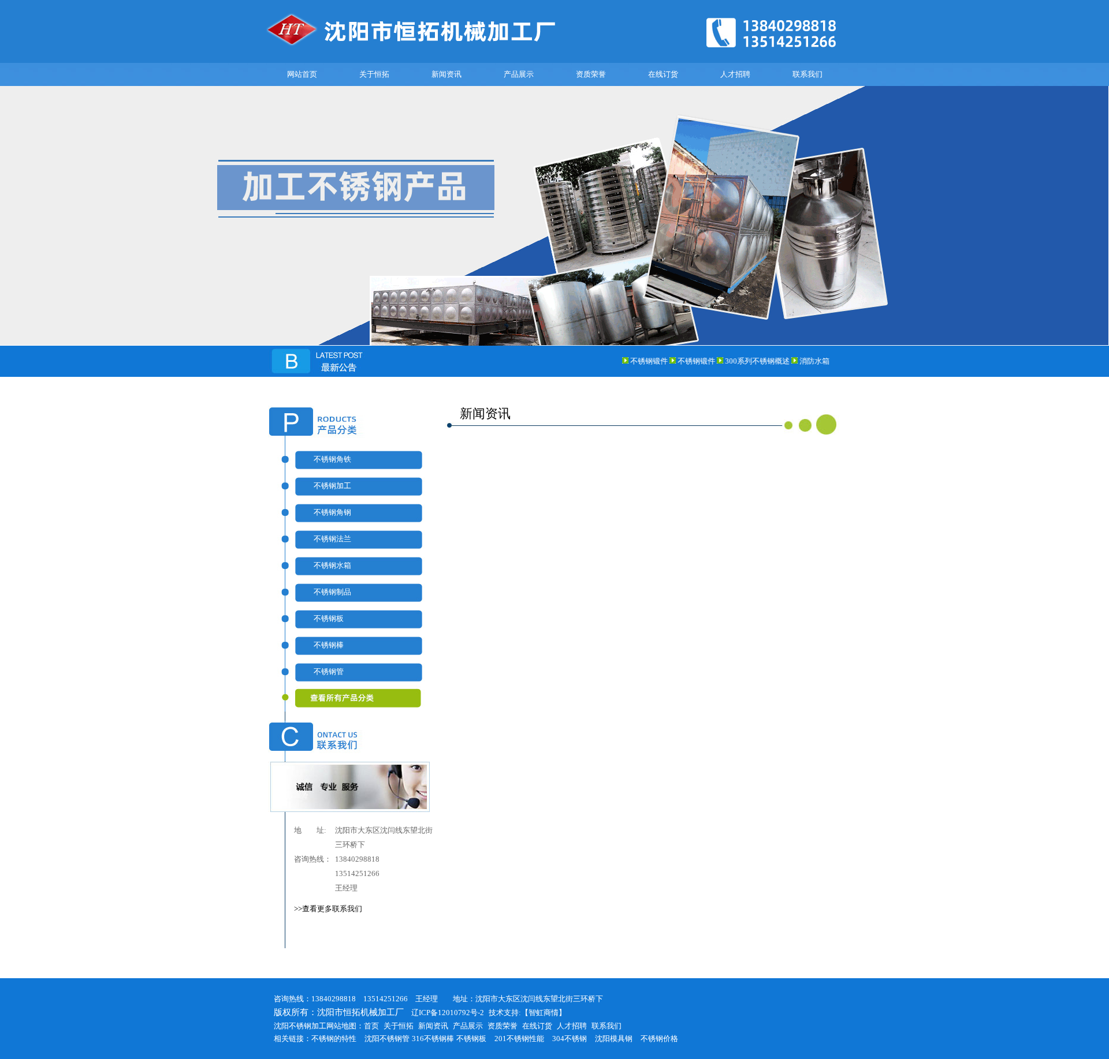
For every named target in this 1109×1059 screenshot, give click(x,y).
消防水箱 (802, 361)
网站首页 (302, 74)
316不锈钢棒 (433, 1038)
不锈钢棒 (329, 645)
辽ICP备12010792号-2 (444, 1012)
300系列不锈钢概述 (746, 361)
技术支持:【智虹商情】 (527, 1012)
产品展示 (519, 74)
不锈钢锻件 (637, 361)
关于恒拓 (374, 74)
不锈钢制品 (332, 591)
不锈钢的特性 (333, 1038)
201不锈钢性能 (519, 1038)
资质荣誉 (591, 74)
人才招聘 (735, 74)
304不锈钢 (569, 1038)
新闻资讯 (446, 74)
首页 (371, 1025)
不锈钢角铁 (332, 459)
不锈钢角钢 (332, 512)
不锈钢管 (329, 671)
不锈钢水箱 (332, 565)
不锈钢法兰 (332, 538)
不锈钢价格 (659, 1038)
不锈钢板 (329, 618)
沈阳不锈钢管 (387, 1038)
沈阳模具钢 (613, 1038)
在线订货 (663, 74)
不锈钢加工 (332, 485)
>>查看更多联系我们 (328, 908)
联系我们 (807, 74)
